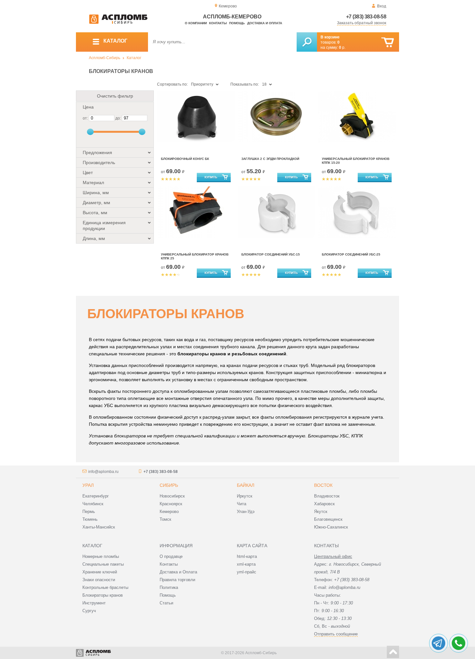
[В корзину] (387, 42)
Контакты (218, 23)
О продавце (171, 556)
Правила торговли (177, 579)
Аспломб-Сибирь (104, 58)
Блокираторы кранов (102, 595)
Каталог (134, 58)
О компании (196, 23)
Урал (88, 485)
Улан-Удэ (246, 511)
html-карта (247, 556)
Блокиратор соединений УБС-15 (270, 254)
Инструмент (94, 603)
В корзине (330, 37)
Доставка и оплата (264, 23)
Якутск (320, 511)
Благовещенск (328, 519)
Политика (169, 587)
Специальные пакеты (103, 564)
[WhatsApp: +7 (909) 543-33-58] (458, 643)
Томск (165, 519)
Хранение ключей (99, 572)
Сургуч (89, 610)
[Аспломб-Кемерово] (118, 22)
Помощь (237, 23)
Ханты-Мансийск (98, 527)
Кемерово (169, 511)
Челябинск (92, 503)
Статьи (166, 603)
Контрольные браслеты (105, 587)
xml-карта (246, 564)
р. (342, 47)
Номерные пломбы (100, 556)
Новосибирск (172, 496)
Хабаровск (324, 503)
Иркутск (244, 496)
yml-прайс (246, 572)
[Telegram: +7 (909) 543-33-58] (438, 643)
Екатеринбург (95, 496)
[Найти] (307, 42)
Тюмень (90, 519)
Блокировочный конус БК (185, 159)
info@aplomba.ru (103, 471)
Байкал (245, 485)
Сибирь (169, 485)
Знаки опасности (98, 579)
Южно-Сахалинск (331, 527)
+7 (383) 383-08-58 (366, 16)
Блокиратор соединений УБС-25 (351, 254)
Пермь (88, 511)
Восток (323, 485)
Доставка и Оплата (178, 572)
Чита (241, 503)
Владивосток (327, 496)
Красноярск (171, 503)
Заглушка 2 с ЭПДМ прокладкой (270, 159)
